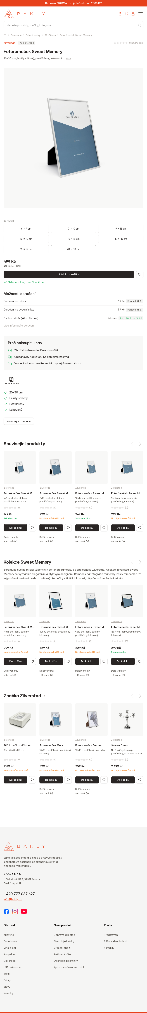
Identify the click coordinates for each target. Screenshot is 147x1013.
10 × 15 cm (74, 238)
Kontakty (109, 947)
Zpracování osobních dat (69, 967)
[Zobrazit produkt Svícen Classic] (127, 743)
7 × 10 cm (73, 228)
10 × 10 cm (26, 238)
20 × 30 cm (73, 249)
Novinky (8, 993)
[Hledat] (139, 25)
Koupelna (9, 954)
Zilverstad (9, 42)
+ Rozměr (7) (46, 675)
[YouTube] (24, 911)
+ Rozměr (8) (10, 541)
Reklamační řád (63, 954)
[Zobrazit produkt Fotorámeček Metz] (55, 749)
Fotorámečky (33, 35)
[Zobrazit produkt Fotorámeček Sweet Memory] (20, 497)
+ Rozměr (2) (46, 793)
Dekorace (16, 35)
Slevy (7, 986)
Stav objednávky (64, 941)
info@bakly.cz (13, 899)
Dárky (7, 980)
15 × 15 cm (26, 249)
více (68, 58)
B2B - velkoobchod (115, 941)
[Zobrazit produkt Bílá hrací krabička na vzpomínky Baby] (20, 743)
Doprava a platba (64, 934)
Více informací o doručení (19, 325)
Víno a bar (10, 947)
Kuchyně (9, 934)
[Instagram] (15, 911)
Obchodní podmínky (66, 960)
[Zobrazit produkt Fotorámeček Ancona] (91, 749)
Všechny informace (19, 421)
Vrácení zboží (62, 947)
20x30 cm (50, 35)
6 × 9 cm (26, 228)
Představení (111, 934)
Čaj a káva (10, 941)
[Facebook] (6, 911)
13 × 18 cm (121, 238)
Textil (7, 973)
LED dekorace (12, 967)
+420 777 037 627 (19, 894)
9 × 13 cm (120, 228)
